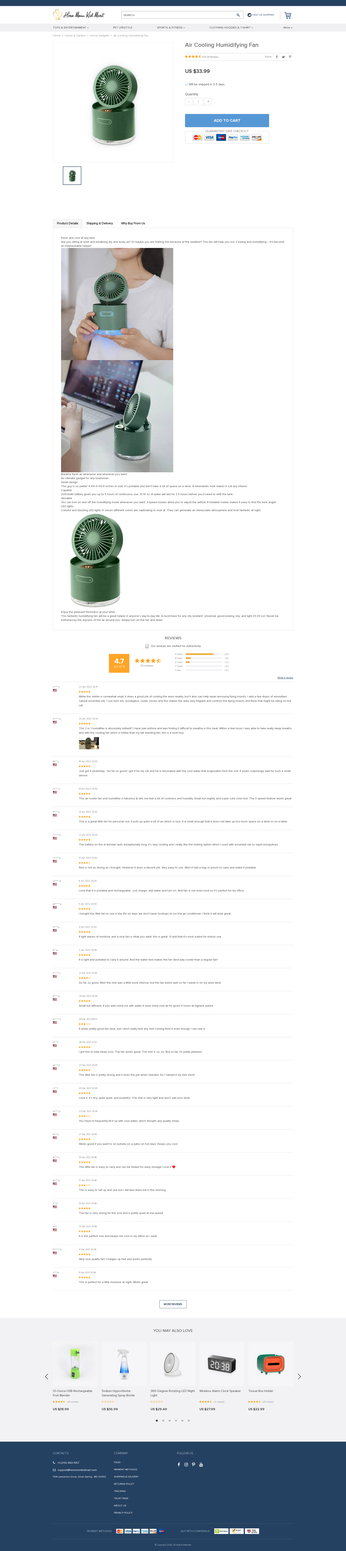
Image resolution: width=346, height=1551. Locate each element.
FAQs (117, 1462)
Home (57, 35)
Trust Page (121, 1498)
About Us (120, 1505)
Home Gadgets (99, 35)
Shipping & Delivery (126, 1476)
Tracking (120, 1491)
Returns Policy (124, 1484)
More (287, 27)
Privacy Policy (123, 1512)
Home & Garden (75, 35)
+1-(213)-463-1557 (68, 1462)
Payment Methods (125, 1469)
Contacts (61, 1453)
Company (121, 1453)
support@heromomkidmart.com (77, 1470)
